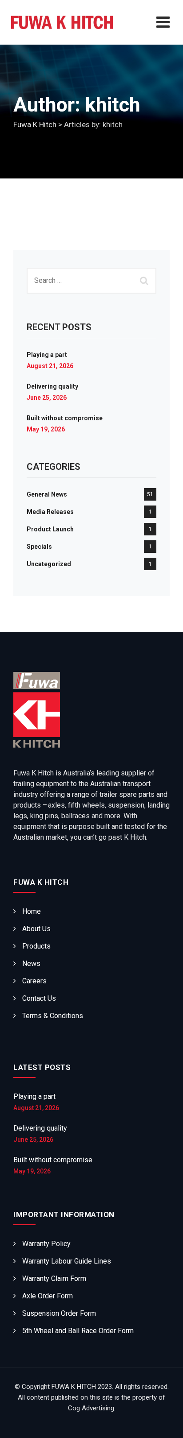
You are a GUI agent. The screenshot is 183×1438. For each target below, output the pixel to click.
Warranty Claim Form (54, 1278)
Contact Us (39, 998)
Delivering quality (52, 386)
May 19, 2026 (46, 429)
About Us (36, 928)
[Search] (145, 280)
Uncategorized (49, 564)
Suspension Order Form (59, 1313)
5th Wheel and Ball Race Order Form (78, 1330)
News (31, 963)
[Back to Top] (164, 1423)
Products (36, 946)
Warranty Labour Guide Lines (66, 1261)
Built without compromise (65, 418)
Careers (34, 981)
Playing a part (47, 354)
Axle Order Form (47, 1296)
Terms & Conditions (52, 1015)
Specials (39, 546)
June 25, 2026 (47, 397)
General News (47, 494)
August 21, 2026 (50, 365)
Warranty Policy (46, 1243)
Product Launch (50, 529)
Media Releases (50, 511)
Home (31, 911)
